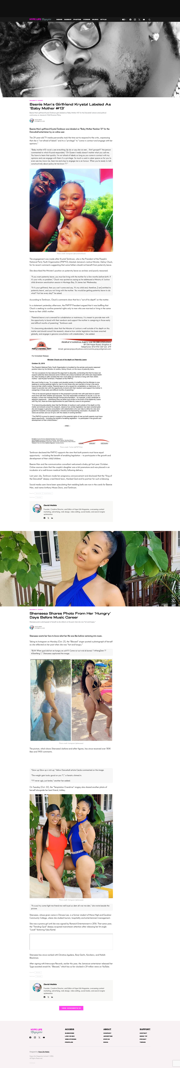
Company (107, 1033)
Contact (143, 1033)
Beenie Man (35, 129)
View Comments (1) (71, 1008)
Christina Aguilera (66, 955)
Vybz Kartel (50, 929)
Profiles (69, 1042)
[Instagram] (135, 19)
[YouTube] (144, 19)
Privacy (143, 1039)
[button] (124, 19)
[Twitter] (139, 19)
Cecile (79, 770)
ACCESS (69, 1029)
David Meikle (38, 119)
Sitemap (32, 1063)
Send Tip (143, 1036)
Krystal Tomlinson (57, 129)
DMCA (105, 1042)
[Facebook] (130, 19)
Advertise (107, 1036)
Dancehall (39, 497)
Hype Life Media (43, 1052)
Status (106, 1039)
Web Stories (70, 1039)
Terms (143, 1042)
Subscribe (69, 1033)
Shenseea (34, 636)
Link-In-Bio (69, 1036)
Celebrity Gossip (36, 100)
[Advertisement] (90, 8)
